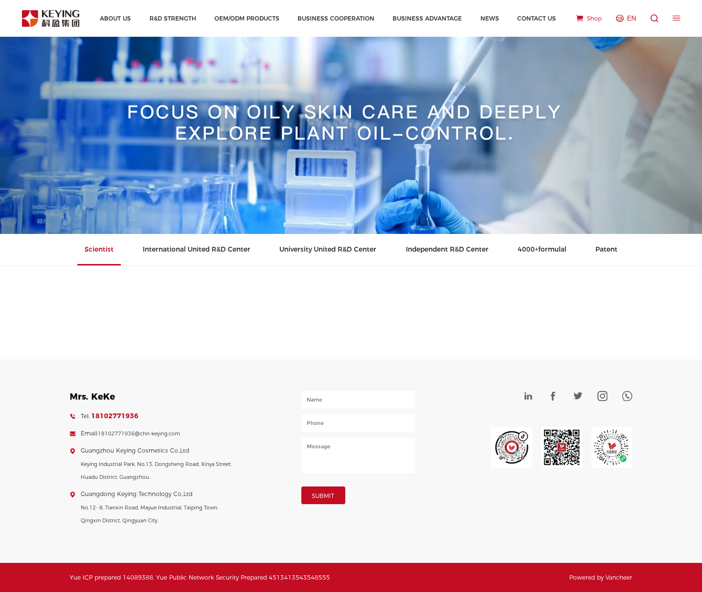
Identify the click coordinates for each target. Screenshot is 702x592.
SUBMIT (323, 495)
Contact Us (536, 18)
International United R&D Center (196, 249)
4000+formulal (542, 249)
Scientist (99, 249)
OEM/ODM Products (246, 18)
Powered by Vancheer (600, 577)
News (489, 18)
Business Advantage (427, 18)
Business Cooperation (336, 18)
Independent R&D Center (447, 249)
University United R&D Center (327, 249)
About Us (115, 18)
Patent (606, 249)
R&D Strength (172, 18)
